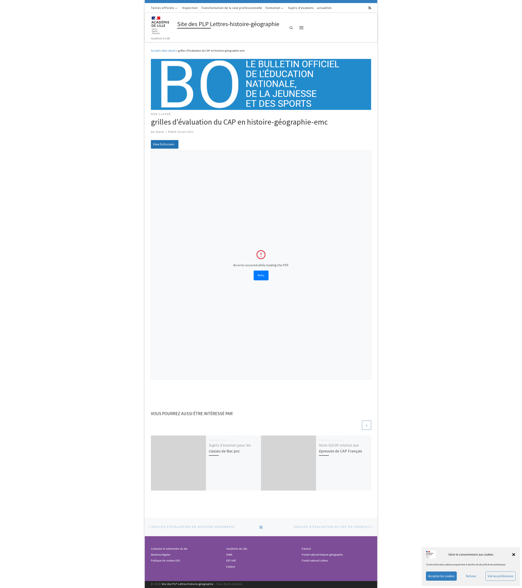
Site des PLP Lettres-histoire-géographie (187, 584)
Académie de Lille (236, 548)
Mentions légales (160, 554)
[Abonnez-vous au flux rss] (369, 8)
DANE (229, 554)
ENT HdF (231, 560)
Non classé (169, 50)
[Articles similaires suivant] (366, 425)
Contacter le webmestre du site (169, 548)
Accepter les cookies (441, 576)
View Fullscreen (163, 144)
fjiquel (160, 131)
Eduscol (306, 548)
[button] (514, 555)
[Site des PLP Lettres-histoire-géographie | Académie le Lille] (163, 24)
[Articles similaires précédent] (356, 425)
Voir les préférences (500, 576)
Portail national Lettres (315, 560)
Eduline (230, 566)
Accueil (155, 50)
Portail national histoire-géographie (322, 554)
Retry (261, 275)
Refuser (471, 576)
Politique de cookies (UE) (165, 560)
